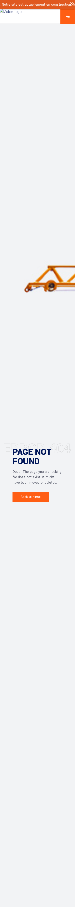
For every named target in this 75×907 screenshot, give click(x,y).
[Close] (71, 3)
